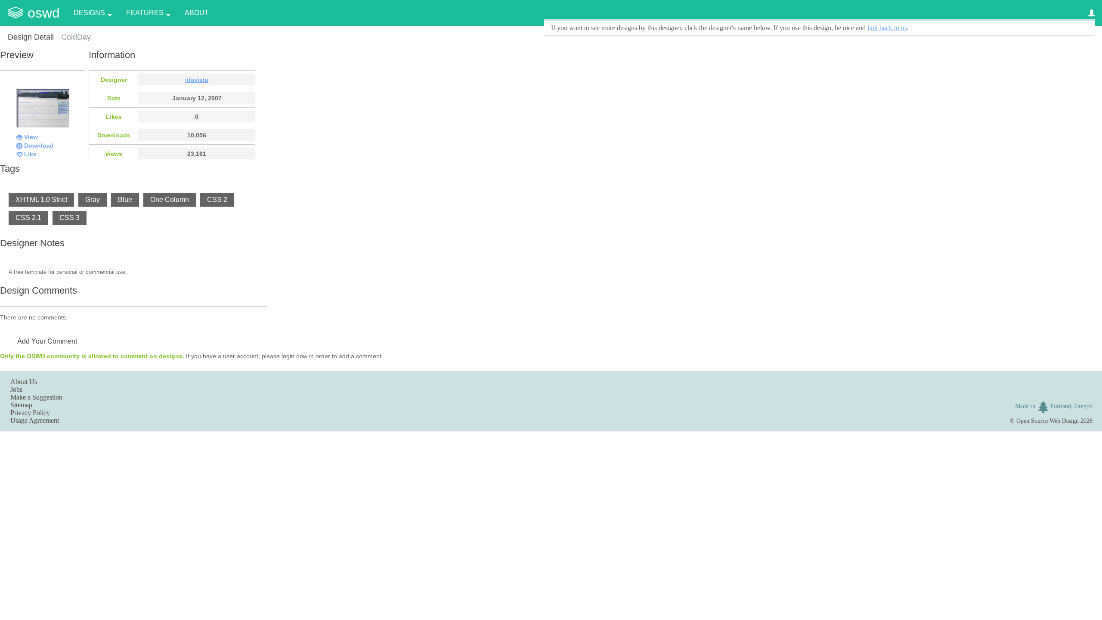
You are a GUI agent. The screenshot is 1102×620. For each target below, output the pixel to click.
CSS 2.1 (28, 217)
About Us (23, 381)
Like (30, 154)
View (31, 136)
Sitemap (21, 405)
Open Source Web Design (1047, 420)
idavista (196, 79)
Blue (125, 199)
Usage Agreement (34, 420)
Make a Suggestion (36, 397)
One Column (169, 199)
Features (145, 12)
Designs (89, 12)
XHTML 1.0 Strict (41, 199)
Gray (92, 199)
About (197, 12)
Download (39, 145)
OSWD (44, 13)
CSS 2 (217, 199)
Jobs (16, 389)
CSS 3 (69, 217)
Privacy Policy (30, 412)
